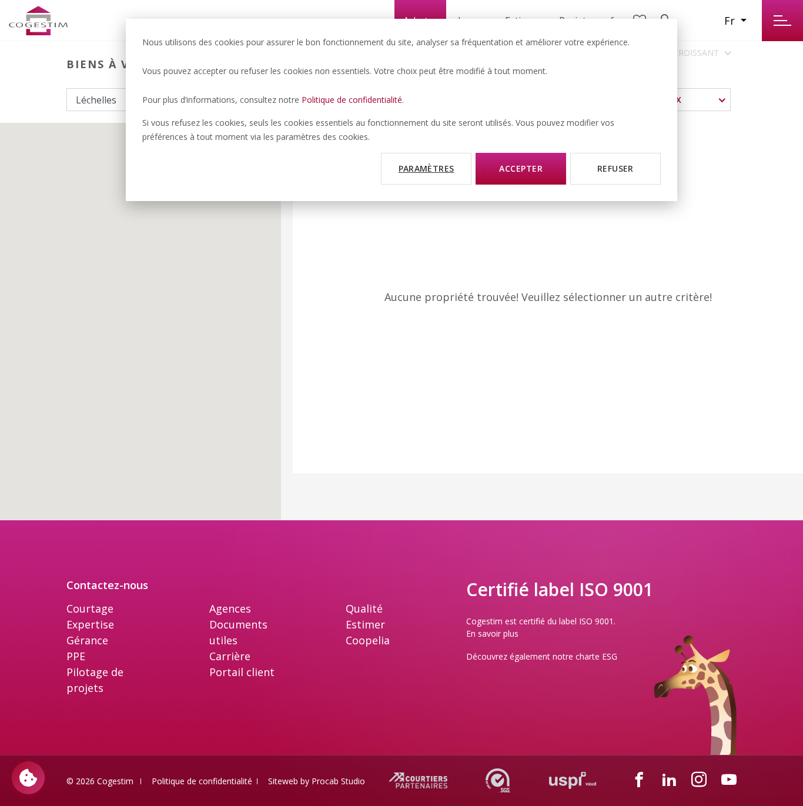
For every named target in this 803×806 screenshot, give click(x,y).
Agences (230, 608)
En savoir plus (492, 633)
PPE (75, 656)
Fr (731, 21)
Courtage (89, 608)
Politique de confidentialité (352, 99)
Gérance (87, 640)
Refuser (615, 168)
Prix (672, 99)
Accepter (521, 168)
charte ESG (596, 656)
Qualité (364, 608)
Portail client (242, 672)
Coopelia (368, 640)
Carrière (229, 656)
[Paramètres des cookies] (28, 777)
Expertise (90, 624)
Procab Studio (338, 781)
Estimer (365, 624)
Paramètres (426, 168)
